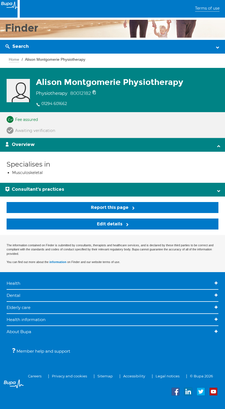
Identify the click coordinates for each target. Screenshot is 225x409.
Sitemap (105, 376)
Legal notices (167, 376)
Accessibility (134, 376)
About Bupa (19, 331)
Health (13, 283)
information (57, 262)
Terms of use (207, 8)
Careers (34, 376)
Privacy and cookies (69, 376)
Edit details (110, 223)
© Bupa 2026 (201, 376)
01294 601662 (54, 103)
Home (14, 59)
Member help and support (42, 351)
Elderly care (18, 307)
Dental (13, 295)
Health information (26, 319)
